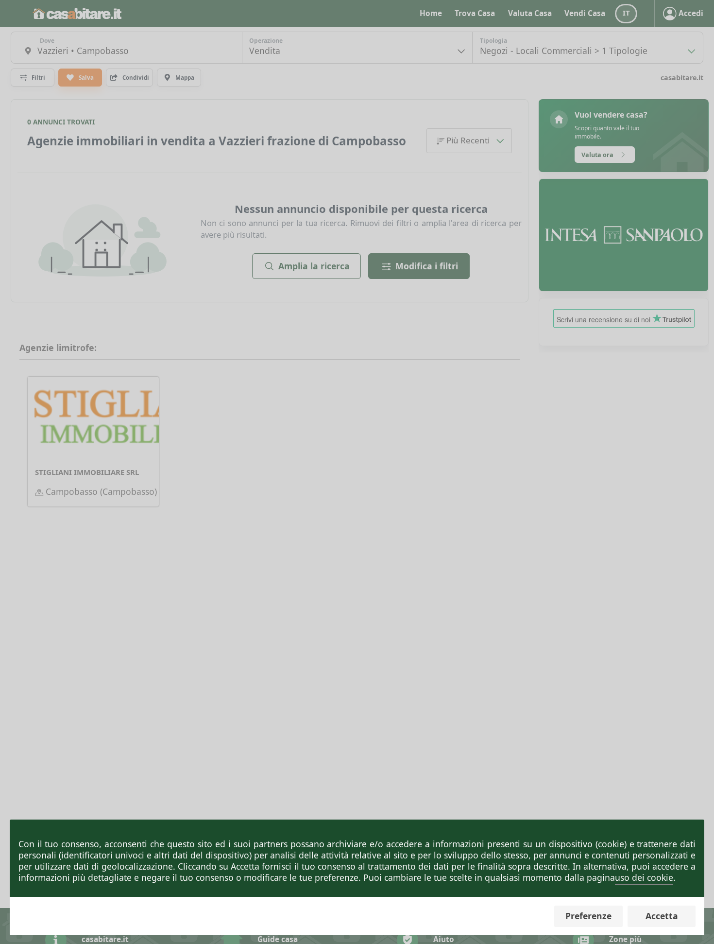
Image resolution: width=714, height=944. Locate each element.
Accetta (662, 916)
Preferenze (588, 916)
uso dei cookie (644, 877)
